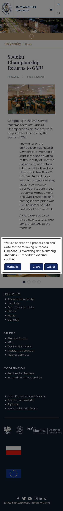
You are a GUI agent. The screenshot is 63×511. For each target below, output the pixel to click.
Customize (12, 266)
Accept (51, 266)
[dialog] (31, 255)
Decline (36, 266)
